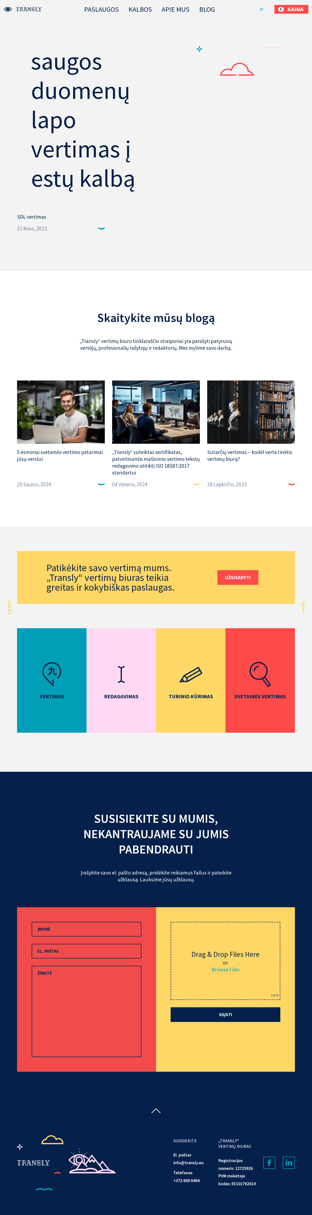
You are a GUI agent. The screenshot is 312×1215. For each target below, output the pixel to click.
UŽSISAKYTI (238, 577)
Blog (207, 9)
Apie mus (175, 9)
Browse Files (226, 969)
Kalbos (140, 9)
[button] (264, 9)
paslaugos (101, 9)
